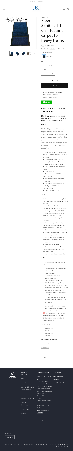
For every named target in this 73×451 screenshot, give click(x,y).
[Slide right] (34, 54)
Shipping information (27, 398)
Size (42, 61)
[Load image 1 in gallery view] (11, 53)
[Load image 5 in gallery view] (29, 53)
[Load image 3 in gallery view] (17, 53)
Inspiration (24, 383)
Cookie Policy (25, 409)
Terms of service (51, 444)
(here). (61, 344)
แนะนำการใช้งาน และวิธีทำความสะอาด (27, 388)
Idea (22, 378)
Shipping (52, 49)
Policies (23, 413)
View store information (50, 97)
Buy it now (54, 86)
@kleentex (61, 383)
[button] (4, 9)
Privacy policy (39, 444)
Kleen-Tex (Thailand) (16, 444)
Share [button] (45, 357)
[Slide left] (7, 54)
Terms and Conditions (24, 404)
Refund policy (28, 444)
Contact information (61, 446)
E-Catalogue (45, 347)
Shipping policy (63, 444)
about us (24, 394)
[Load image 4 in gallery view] (23, 53)
